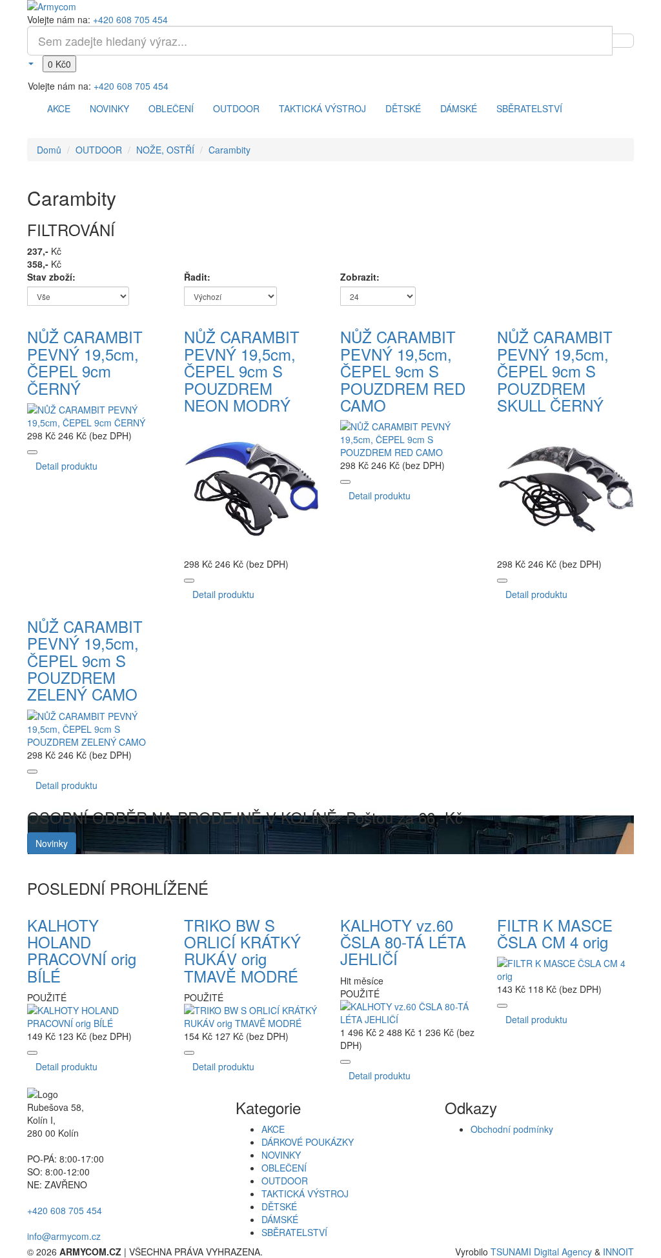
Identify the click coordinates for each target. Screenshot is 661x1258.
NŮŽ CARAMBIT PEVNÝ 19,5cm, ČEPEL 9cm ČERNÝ (85, 362)
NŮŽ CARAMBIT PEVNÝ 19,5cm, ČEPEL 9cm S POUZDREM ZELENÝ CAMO (85, 660)
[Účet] (30, 62)
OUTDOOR (236, 108)
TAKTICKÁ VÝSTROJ (322, 108)
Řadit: (197, 276)
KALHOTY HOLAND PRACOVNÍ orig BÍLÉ (81, 950)
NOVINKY (109, 108)
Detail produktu (66, 465)
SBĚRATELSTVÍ (529, 108)
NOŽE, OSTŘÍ (165, 149)
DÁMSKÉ (458, 108)
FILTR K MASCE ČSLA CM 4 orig (555, 933)
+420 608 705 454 (130, 19)
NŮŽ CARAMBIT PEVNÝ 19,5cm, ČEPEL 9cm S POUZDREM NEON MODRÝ (242, 370)
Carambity (229, 149)
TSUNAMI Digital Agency (541, 1251)
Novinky (52, 843)
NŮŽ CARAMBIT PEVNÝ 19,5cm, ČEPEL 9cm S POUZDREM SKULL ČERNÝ (555, 370)
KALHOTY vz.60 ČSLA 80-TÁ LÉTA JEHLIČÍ (403, 942)
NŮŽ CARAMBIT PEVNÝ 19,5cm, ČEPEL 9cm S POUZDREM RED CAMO (402, 370)
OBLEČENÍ (171, 108)
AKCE (58, 108)
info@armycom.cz (64, 1236)
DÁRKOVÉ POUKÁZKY (307, 1141)
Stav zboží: (51, 276)
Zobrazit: (360, 276)
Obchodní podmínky (512, 1129)
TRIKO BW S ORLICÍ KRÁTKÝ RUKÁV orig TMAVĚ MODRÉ (242, 950)
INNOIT (618, 1251)
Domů (49, 149)
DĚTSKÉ (403, 108)
